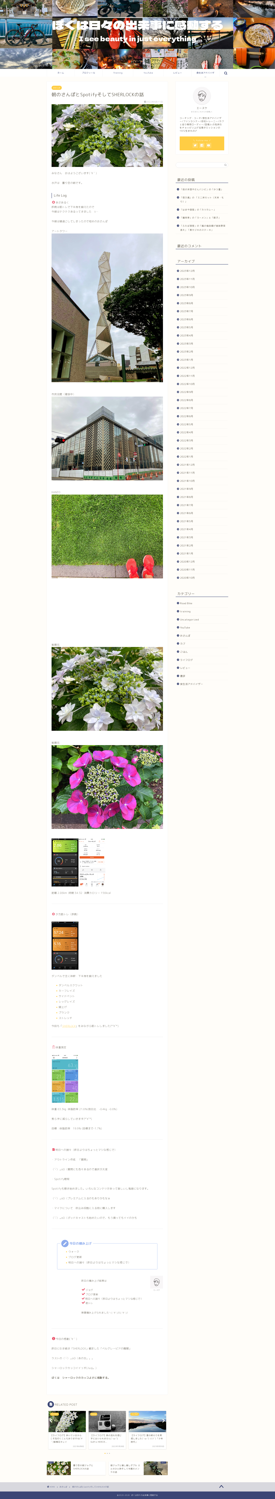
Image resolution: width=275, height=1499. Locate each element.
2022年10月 (187, 384)
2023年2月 (186, 351)
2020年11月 (187, 569)
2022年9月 (186, 392)
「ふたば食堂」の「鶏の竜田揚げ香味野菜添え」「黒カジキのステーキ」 (203, 227)
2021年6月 (186, 513)
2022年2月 (186, 448)
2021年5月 (186, 521)
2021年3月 (186, 537)
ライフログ (186, 659)
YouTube (148, 72)
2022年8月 (186, 400)
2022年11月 (187, 376)
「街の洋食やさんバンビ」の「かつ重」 (201, 189)
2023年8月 (186, 303)
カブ (182, 643)
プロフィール (88, 72)
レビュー (177, 72)
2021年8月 (186, 497)
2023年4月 (186, 335)
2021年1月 (186, 553)
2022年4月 (186, 432)
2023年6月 (186, 319)
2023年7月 (186, 311)
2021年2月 (186, 545)
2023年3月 (186, 343)
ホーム (60, 72)
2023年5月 (186, 327)
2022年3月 (186, 440)
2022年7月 (186, 408)
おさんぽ (56, 87)
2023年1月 (186, 359)
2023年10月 (187, 287)
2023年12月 (187, 271)
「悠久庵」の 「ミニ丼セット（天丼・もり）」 (202, 199)
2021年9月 (186, 489)
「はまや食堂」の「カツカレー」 (198, 209)
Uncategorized (189, 619)
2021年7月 (186, 505)
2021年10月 (187, 481)
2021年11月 (187, 472)
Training (118, 72)
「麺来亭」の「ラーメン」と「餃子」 (200, 217)
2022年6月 (186, 416)
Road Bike (186, 603)
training (185, 611)
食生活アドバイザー (205, 74)
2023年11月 (187, 279)
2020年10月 (187, 577)
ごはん (184, 652)
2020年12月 (187, 561)
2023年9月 (186, 295)
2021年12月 (187, 464)
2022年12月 (187, 367)
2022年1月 (186, 456)
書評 (182, 676)
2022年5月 (186, 424)
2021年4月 (186, 529)
